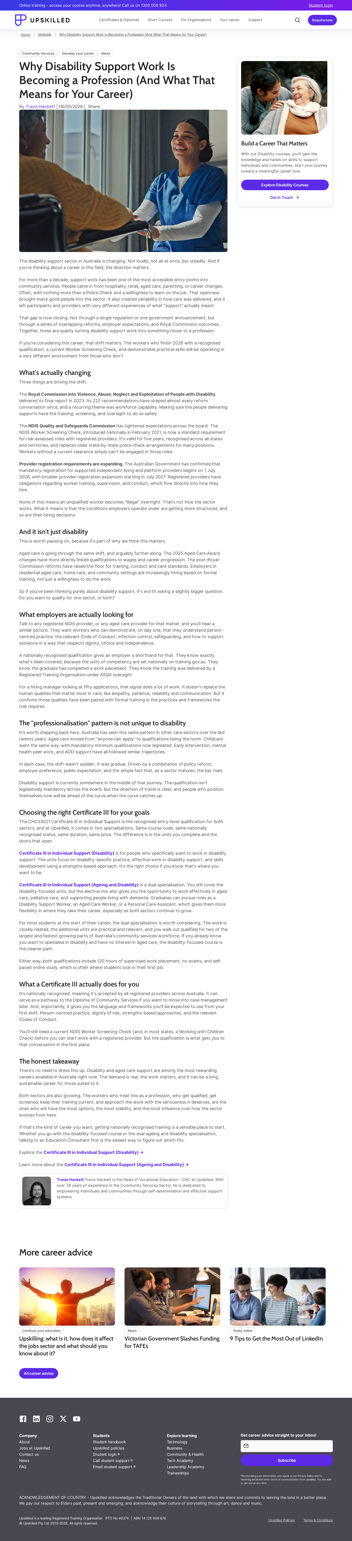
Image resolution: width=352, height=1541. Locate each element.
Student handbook (109, 1441)
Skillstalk (44, 34)
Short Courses (160, 19)
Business (174, 1448)
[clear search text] (297, 20)
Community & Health (185, 1454)
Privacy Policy (306, 1475)
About (24, 1441)
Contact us (29, 1454)
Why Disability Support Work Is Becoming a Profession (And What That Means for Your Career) (133, 34)
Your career (230, 19)
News (24, 1460)
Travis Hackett (40, 106)
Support (255, 19)
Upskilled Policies (281, 1520)
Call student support (111, 1460)
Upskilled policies (108, 1448)
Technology (177, 1441)
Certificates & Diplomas (119, 19)
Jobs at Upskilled (34, 1448)
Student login (321, 5)
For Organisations (196, 19)
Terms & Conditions (318, 1520)
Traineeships (178, 1473)
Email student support (112, 1466)
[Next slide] (333, 1313)
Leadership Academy (185, 1466)
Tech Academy (180, 1460)
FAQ (22, 1466)
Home (25, 35)
